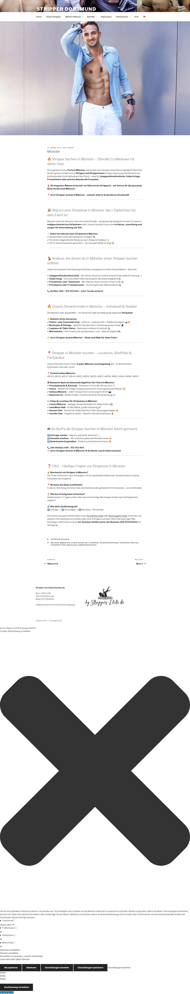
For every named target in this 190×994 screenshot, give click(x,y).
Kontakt (91, 17)
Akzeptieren (11, 967)
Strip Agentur (79, 543)
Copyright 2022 (55, 620)
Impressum (106, 17)
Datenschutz (122, 17)
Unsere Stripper (53, 17)
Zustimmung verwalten (16, 987)
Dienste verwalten (9, 953)
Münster (65, 543)
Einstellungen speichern (90, 967)
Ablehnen (31, 967)
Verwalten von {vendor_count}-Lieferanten (21, 956)
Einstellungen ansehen (57, 967)
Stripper (94, 543)
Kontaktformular (95, 516)
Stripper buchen (60, 539)
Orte (136, 17)
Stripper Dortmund (66, 9)
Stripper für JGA (129, 543)
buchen (55, 543)
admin (70, 148)
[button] (95, 771)
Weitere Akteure (73, 17)
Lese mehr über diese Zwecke (15, 959)
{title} (2, 973)
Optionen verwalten (10, 950)
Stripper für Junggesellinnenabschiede (74, 545)
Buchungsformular (118, 516)
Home (39, 17)
